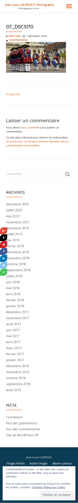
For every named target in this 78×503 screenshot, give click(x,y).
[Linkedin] (3, 258)
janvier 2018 (15, 306)
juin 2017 (13, 330)
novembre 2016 (17, 372)
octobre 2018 (16, 264)
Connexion (14, 417)
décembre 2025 (17, 204)
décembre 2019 (17, 228)
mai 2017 (12, 336)
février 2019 (15, 246)
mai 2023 (12, 216)
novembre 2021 (17, 222)
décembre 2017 (17, 312)
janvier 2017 (15, 360)
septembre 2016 (18, 384)
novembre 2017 (17, 318)
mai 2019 (12, 240)
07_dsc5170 (13, 94)
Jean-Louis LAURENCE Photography (29, 5)
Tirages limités (15, 463)
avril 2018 (13, 294)
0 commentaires (18, 40)
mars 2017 (14, 348)
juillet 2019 (14, 234)
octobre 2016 (16, 378)
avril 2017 (13, 342)
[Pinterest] (3, 244)
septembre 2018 (18, 270)
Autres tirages (39, 463)
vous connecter (30, 127)
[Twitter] (3, 265)
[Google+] (3, 230)
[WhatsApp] (3, 272)
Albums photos (62, 463)
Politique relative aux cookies (48, 487)
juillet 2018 (14, 276)
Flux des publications (21, 423)
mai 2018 (12, 288)
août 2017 (13, 324)
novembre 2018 (17, 258)
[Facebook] (3, 251)
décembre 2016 (17, 366)
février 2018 (15, 300)
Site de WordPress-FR (22, 435)
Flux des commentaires (23, 429)
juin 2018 (13, 282)
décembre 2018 (17, 252)
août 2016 (13, 390)
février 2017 (15, 354)
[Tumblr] (3, 237)
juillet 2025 (14, 210)
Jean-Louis (15, 36)
